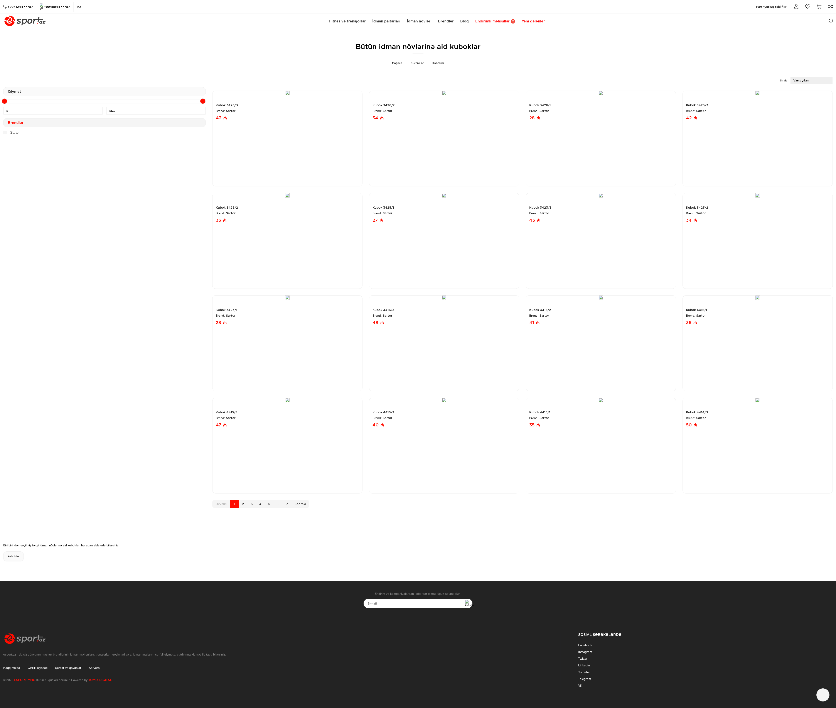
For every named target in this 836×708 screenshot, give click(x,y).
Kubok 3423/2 (697, 207)
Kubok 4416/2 (540, 310)
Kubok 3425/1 (383, 207)
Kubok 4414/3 (697, 412)
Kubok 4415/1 (539, 412)
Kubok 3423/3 (540, 207)
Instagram (585, 652)
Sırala (783, 80)
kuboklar (13, 556)
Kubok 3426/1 (540, 105)
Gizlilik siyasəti (37, 667)
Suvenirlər (417, 63)
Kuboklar (438, 63)
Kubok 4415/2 (383, 412)
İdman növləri (419, 21)
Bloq (464, 21)
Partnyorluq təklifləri (771, 6)
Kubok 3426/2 (383, 105)
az (79, 6)
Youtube (584, 672)
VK (580, 685)
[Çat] (822, 694)
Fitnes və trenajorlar (347, 21)
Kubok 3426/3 (227, 105)
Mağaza (397, 63)
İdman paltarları (386, 21)
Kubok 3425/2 (227, 207)
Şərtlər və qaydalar (68, 667)
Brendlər (446, 21)
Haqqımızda (11, 667)
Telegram (584, 679)
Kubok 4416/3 (383, 310)
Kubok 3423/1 (226, 310)
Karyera (94, 667)
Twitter (582, 658)
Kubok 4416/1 (696, 310)
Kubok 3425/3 (697, 105)
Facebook (585, 645)
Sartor (14, 132)
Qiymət (14, 92)
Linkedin (584, 665)
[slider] (4, 101)
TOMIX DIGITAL (100, 680)
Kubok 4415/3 (227, 412)
